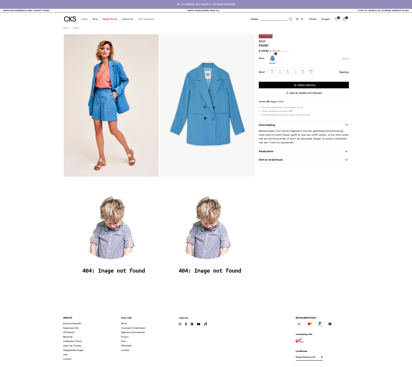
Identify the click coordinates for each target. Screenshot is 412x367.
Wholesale (126, 345)
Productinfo (266, 151)
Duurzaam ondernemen (133, 328)
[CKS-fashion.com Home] (70, 19)
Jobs (65, 354)
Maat (262, 72)
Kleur (262, 58)
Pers (123, 341)
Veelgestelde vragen (73, 350)
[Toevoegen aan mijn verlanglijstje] (344, 36)
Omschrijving (267, 125)
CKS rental (68, 332)
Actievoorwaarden (72, 323)
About (124, 323)
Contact (67, 359)
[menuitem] (84, 19)
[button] (84, 19)
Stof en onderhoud (270, 160)
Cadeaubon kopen (72, 341)
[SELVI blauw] (272, 58)
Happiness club (71, 328)
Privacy (125, 336)
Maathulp (68, 336)
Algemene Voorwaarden (133, 332)
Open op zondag (72, 345)
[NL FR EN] (301, 19)
